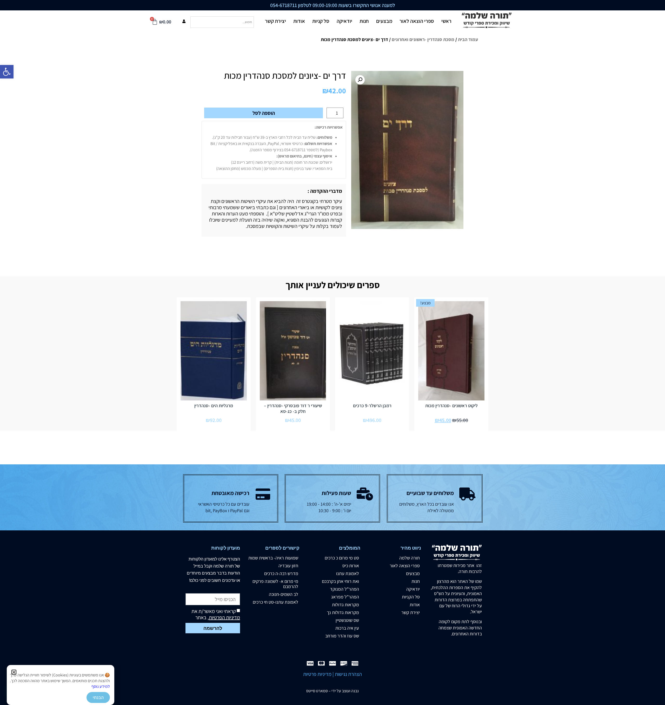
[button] (14, 672)
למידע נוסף (100, 686)
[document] (332, 352)
